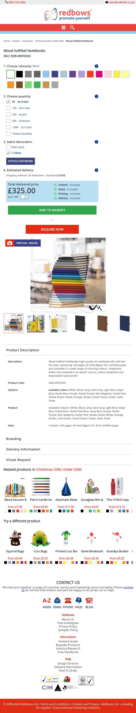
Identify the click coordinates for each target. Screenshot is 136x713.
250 (19, 114)
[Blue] (51, 510)
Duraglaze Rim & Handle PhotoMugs (92, 500)
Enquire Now (52, 229)
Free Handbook (68, 652)
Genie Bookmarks (92, 551)
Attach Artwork (20, 161)
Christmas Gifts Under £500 (58, 469)
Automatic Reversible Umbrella (66, 500)
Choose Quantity (22, 133)
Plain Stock (18, 147)
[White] (10, 74)
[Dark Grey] (37, 74)
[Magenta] (99, 74)
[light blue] (94, 510)
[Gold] (46, 84)
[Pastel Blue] (63, 74)
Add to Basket (52, 210)
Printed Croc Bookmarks (66, 551)
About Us (68, 619)
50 (20, 101)
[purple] (21, 562)
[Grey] (28, 74)
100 (21, 108)
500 (21, 120)
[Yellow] (116, 74)
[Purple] (72, 74)
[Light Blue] (46, 74)
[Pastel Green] (28, 84)
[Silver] (54, 84)
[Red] (90, 74)
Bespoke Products (68, 645)
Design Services (68, 663)
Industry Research (68, 648)
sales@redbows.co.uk (121, 2)
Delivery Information (23, 449)
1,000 (22, 127)
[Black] (19, 74)
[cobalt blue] (86, 510)
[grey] (13, 510)
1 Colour (16, 152)
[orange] (47, 510)
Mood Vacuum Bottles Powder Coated (15, 500)
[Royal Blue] (54, 74)
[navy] (13, 562)
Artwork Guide (68, 641)
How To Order (68, 670)
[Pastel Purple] (81, 74)
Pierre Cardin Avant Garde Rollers (41, 500)
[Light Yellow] (102, 510)
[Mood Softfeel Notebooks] (68, 275)
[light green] (98, 510)
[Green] (37, 84)
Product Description (22, 350)
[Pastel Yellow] (125, 74)
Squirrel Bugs (15, 551)
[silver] (35, 510)
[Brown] (19, 84)
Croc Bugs (40, 551)
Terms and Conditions (55, 704)
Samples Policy (68, 630)
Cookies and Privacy (85, 704)
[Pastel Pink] (108, 74)
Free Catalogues (68, 623)
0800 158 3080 (17, 2)
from (15, 507)
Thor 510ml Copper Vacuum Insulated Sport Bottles (117, 500)
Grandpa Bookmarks (117, 551)
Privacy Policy (68, 626)
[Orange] (10, 84)
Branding (13, 439)
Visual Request (18, 460)
